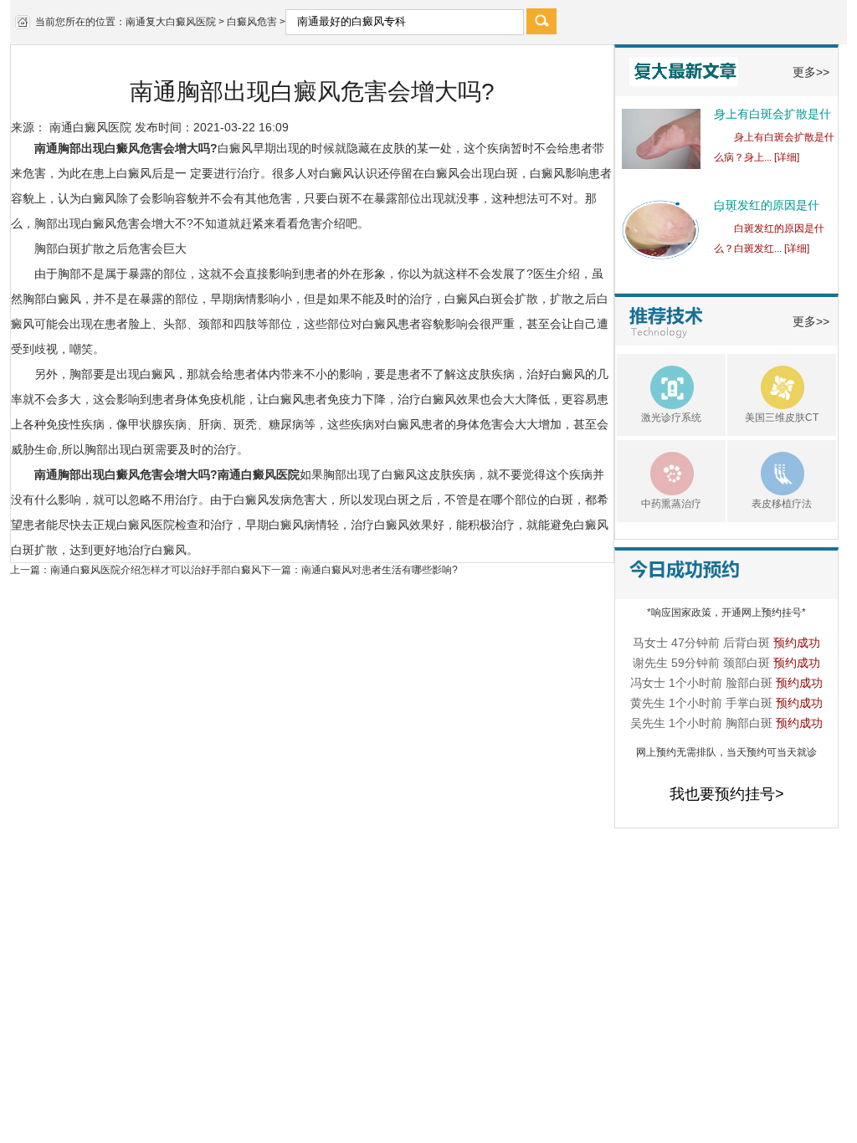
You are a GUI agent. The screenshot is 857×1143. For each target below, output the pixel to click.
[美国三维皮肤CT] (765, 385)
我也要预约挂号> (727, 794)
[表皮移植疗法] (765, 471)
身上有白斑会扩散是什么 (772, 119)
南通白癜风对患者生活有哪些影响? (379, 570)
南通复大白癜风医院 (171, 22)
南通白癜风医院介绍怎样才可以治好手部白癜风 (155, 570)
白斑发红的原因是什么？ (766, 210)
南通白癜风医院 (90, 127)
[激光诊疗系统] (655, 385)
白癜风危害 (252, 22)
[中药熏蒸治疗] (655, 471)
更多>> (811, 72)
